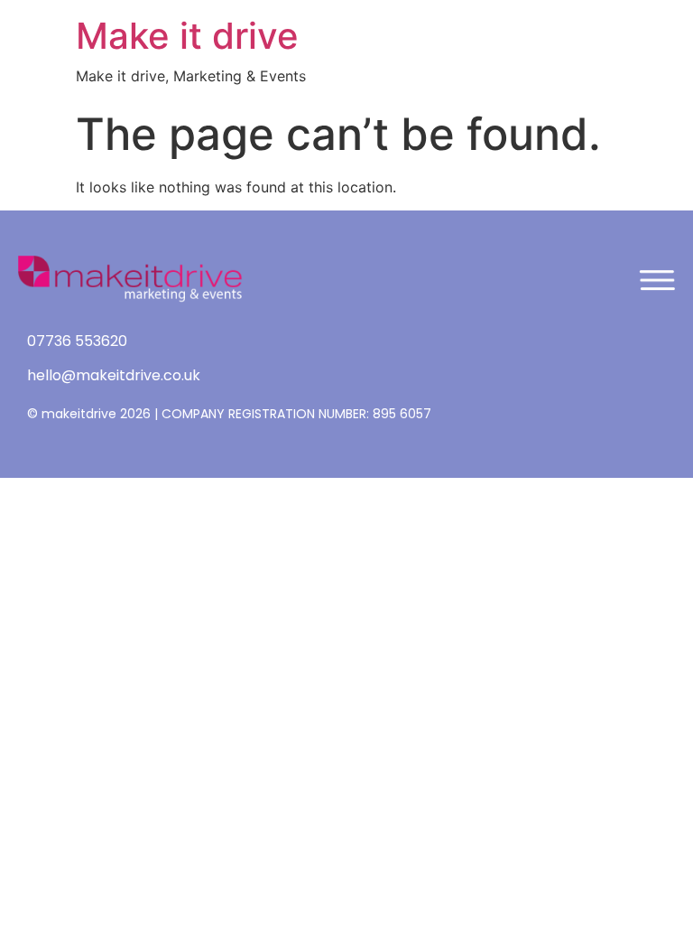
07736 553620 (77, 341)
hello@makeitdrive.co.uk (113, 375)
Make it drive (187, 36)
